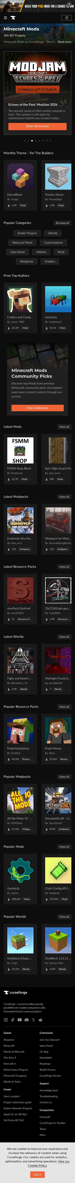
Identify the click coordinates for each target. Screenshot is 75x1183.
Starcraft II (10, 1064)
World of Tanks (12, 1082)
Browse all (62, 223)
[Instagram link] (6, 1020)
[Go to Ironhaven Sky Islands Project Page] (20, 529)
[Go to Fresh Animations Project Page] (20, 739)
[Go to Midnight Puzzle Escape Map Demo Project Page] (58, 669)
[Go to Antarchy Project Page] (58, 308)
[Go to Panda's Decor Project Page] (58, 185)
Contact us (46, 1102)
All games (9, 1040)
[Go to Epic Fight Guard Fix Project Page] (58, 459)
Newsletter (46, 1058)
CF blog (44, 1052)
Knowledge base (49, 1090)
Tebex (43, 1129)
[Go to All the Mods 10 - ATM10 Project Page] (20, 809)
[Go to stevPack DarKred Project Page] (20, 599)
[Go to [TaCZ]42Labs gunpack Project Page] (58, 599)
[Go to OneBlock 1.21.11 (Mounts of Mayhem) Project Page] (58, 949)
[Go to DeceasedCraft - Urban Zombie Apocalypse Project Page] (58, 809)
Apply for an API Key (15, 1114)
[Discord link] (26, 1020)
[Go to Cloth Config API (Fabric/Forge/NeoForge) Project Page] (58, 879)
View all (64, 426)
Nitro (43, 1135)
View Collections (37, 408)
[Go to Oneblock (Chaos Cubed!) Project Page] (20, 949)
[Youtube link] (19, 1020)
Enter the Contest (37, 126)
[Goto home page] (13, 18)
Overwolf (45, 1117)
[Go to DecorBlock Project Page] (20, 185)
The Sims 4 (10, 1058)
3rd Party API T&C (14, 1120)
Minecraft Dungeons (15, 1076)
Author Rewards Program (18, 1108)
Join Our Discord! (50, 1040)
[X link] (33, 1020)
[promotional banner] (37, 6)
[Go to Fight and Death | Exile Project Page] (20, 669)
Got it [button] (37, 1174)
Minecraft (9, 1046)
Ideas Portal (46, 1046)
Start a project (12, 1096)
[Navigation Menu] (5, 18)
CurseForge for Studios (52, 1123)
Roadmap (45, 1064)
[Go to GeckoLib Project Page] (20, 879)
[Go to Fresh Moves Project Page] (58, 739)
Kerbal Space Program (16, 1070)
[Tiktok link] (13, 1020)
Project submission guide (17, 1102)
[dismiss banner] (69, 4)
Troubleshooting (49, 1096)
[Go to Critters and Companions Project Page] (20, 308)
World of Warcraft (14, 1052)
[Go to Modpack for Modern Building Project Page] (58, 529)
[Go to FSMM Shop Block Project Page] (20, 459)
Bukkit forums (48, 1070)
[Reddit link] (40, 1020)
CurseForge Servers (50, 1076)
